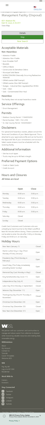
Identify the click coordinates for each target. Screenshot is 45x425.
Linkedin (9, 401)
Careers (4, 380)
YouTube (9, 404)
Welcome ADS (7, 358)
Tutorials (5, 353)
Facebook (9, 391)
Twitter (8, 394)
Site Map (5, 412)
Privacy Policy (16, 412)
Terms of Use (29, 412)
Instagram (9, 398)
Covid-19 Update (8, 356)
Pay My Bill (6, 367)
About (4, 346)
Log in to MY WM (8, 369)
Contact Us (6, 351)
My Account (6, 348)
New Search (22, 41)
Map (22, 37)
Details (23, 33)
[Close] (40, 415)
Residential (5, 372)
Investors (5, 383)
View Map (6, 26)
